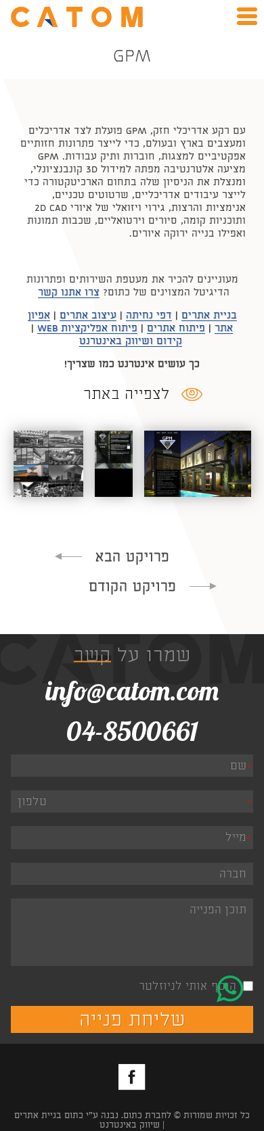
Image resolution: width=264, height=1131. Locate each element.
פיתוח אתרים (176, 328)
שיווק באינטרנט (130, 1125)
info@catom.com (132, 690)
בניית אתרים (209, 315)
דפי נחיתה (149, 315)
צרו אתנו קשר (69, 292)
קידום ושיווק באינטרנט (130, 341)
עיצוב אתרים (88, 315)
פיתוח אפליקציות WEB (87, 328)
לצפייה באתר (126, 394)
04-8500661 (132, 731)
